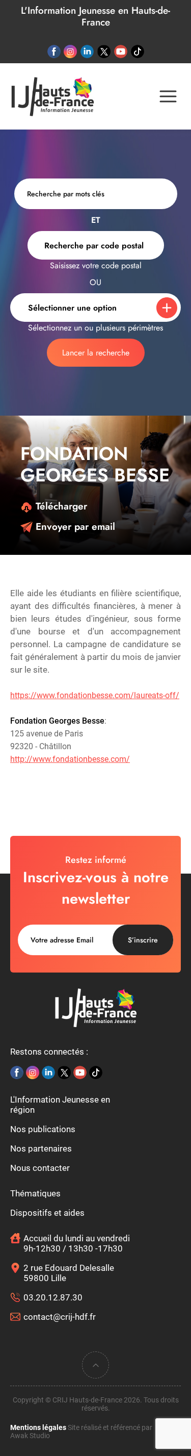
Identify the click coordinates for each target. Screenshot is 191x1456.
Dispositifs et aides (47, 1213)
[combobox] (96, 245)
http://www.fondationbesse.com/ (70, 759)
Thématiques (35, 1193)
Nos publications (42, 1129)
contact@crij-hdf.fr (59, 1317)
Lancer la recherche (95, 353)
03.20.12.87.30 (53, 1297)
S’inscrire (143, 940)
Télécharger (60, 506)
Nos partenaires (41, 1148)
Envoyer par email (74, 526)
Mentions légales (38, 1427)
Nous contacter (40, 1168)
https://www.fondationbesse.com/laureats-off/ (94, 695)
